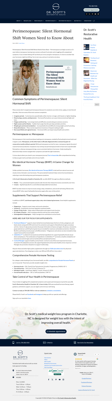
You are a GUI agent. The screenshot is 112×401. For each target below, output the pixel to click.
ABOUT (18, 20)
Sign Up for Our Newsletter (85, 342)
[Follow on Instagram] (98, 14)
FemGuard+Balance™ (20, 223)
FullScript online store (56, 248)
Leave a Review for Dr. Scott (86, 390)
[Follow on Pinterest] (92, 14)
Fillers (45, 359)
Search (97, 104)
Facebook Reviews (86, 382)
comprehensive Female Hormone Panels (61, 260)
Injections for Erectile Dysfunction (53, 365)
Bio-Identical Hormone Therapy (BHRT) (41, 170)
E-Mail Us (49, 342)
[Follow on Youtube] (95, 14)
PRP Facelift (47, 361)
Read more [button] (77, 368)
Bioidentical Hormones (50, 363)
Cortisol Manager (19, 241)
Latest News (22, 43)
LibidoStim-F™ (18, 235)
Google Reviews (86, 378)
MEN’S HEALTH (38, 20)
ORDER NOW (87, 20)
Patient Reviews (86, 386)
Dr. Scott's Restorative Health (67, 398)
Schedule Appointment (91, 10)
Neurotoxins (47, 357)
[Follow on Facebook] (87, 14)
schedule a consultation (54, 290)
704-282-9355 (25, 342)
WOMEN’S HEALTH (50, 20)
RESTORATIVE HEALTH (65, 20)
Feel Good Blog (48, 367)
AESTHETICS (77, 20)
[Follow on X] (89, 14)
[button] (98, 354)
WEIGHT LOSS (27, 20)
